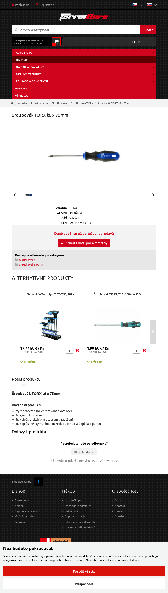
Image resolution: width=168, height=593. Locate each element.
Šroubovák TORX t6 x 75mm (114, 103)
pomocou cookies (119, 556)
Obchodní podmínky (78, 505)
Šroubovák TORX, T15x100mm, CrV (117, 294)
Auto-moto (24, 52)
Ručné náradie (39, 103)
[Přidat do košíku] (77, 350)
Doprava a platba (75, 516)
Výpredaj (21, 95)
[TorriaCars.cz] (12, 103)
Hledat (148, 30)
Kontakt (120, 505)
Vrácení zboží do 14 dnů (80, 527)
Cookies (120, 516)
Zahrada (20, 522)
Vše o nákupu (73, 500)
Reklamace (72, 511)
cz (141, 4)
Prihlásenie (22, 4)
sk (155, 4)
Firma (118, 511)
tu (141, 560)
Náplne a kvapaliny (30, 67)
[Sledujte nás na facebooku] (38, 481)
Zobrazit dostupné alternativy (86, 243)
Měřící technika (25, 516)
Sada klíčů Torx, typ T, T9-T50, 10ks (50, 294)
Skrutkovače (59, 103)
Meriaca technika (28, 74)
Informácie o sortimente (80, 522)
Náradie (22, 60)
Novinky (21, 88)
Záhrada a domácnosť (32, 81)
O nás (118, 500)
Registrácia (47, 4)
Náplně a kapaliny (26, 511)
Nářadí (19, 505)
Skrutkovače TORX (82, 103)
